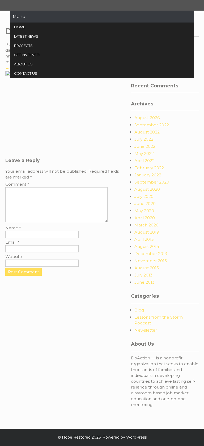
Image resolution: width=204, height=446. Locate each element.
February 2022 (149, 167)
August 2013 (146, 267)
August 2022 (147, 132)
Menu (19, 16)
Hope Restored (76, 437)
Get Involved (27, 55)
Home (19, 27)
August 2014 (146, 246)
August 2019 (146, 232)
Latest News (26, 36)
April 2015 (144, 239)
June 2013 (144, 282)
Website (13, 256)
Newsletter (145, 330)
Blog (139, 310)
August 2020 (147, 189)
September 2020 (151, 182)
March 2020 (146, 225)
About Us (23, 64)
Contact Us (25, 73)
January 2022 (147, 174)
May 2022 (144, 153)
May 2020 (144, 210)
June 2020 (145, 203)
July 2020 (144, 196)
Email (12, 242)
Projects (23, 45)
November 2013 (150, 260)
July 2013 (143, 275)
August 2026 (147, 117)
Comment (17, 184)
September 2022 (151, 124)
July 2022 (143, 139)
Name (13, 227)
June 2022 (144, 146)
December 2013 (150, 253)
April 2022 (144, 160)
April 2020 (144, 217)
